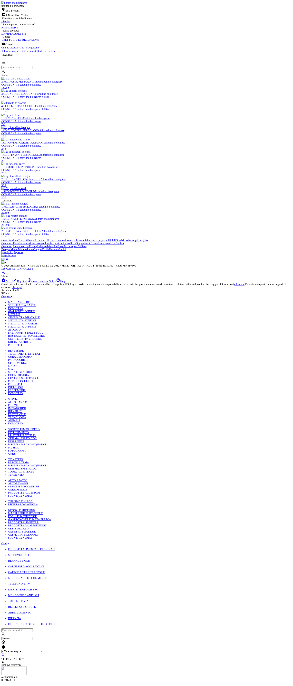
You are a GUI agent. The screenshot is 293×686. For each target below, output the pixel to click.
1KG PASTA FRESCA (14, 118)
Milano (14, 249)
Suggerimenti (83, 243)
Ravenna (54, 249)
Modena (22, 249)
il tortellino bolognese (50, 81)
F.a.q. (60, 246)
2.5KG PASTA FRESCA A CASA (20, 81)
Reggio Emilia (41, 249)
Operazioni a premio (101, 243)
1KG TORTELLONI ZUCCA (18, 167)
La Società (118, 243)
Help (111, 240)
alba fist (5, 21)
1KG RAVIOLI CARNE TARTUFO (21, 142)
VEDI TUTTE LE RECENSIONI (20, 39)
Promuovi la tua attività (77, 240)
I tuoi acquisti (52, 243)
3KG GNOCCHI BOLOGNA (18, 93)
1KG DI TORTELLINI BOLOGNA (21, 130)
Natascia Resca (9, 27)
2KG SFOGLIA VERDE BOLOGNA (22, 231)
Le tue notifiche (68, 243)
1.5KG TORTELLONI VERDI (18, 191)
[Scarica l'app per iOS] (8, 255)
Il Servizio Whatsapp (125, 240)
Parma (30, 249)
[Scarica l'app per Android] (12, 252)
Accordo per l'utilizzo (74, 246)
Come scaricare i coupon (32, 243)
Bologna (6, 249)
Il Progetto (142, 240)
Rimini (62, 249)
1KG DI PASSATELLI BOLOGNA (21, 154)
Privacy (33, 246)
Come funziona (9, 240)
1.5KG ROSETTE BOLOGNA (18, 218)
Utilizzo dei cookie (47, 246)
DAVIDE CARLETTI (13, 33)
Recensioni (49, 51)
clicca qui (239, 284)
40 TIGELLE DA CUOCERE (17, 106)
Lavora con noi (21, 246)
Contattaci (6, 246)
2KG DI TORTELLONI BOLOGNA (22, 179)
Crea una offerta (10, 243)
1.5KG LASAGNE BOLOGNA (19, 206)
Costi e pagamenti (99, 240)
